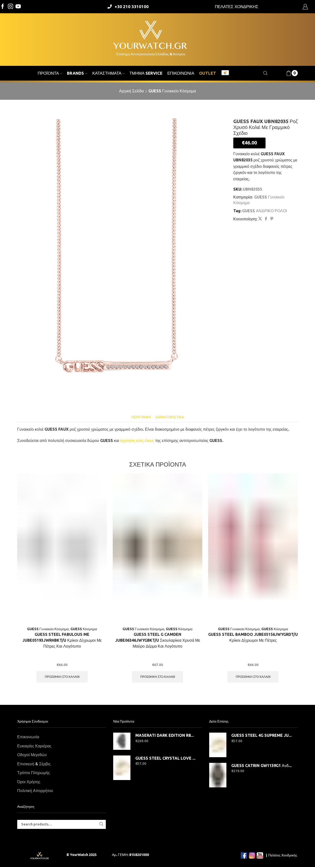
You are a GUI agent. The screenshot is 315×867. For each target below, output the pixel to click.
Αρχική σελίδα (131, 91)
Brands (75, 73)
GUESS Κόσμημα (83, 629)
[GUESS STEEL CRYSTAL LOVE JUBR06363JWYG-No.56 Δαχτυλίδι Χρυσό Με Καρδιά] (121, 767)
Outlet (207, 73)
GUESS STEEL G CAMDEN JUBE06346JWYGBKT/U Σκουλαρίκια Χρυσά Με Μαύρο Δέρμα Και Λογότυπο (157, 640)
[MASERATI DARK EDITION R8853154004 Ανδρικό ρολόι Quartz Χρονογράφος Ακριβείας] (121, 741)
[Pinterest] (271, 219)
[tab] (141, 417)
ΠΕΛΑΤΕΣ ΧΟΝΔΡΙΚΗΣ (236, 6)
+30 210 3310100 (132, 6)
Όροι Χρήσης (28, 782)
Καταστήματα (106, 73)
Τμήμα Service (145, 73)
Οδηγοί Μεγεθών (32, 755)
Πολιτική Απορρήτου (35, 790)
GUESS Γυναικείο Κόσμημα (172, 91)
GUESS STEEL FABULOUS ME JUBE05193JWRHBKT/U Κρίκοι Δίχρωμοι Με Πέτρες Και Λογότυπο (62, 640)
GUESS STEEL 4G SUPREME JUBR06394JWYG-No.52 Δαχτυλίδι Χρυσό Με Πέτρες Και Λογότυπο (261, 735)
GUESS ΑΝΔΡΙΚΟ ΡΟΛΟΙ (264, 211)
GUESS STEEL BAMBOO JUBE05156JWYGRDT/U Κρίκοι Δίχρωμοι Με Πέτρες (253, 637)
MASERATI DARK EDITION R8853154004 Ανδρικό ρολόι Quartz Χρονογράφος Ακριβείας (165, 735)
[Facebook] (2, 7)
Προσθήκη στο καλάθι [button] (62, 676)
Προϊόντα (48, 73)
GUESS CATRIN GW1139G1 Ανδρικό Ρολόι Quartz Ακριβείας (261, 765)
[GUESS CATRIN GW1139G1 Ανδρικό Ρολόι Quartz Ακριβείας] (217, 775)
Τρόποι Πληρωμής (33, 772)
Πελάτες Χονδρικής (282, 855)
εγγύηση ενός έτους (137, 440)
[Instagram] (10, 7)
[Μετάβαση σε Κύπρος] (225, 73)
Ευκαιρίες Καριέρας (34, 746)
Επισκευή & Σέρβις (34, 764)
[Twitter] (18, 7)
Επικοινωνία (180, 73)
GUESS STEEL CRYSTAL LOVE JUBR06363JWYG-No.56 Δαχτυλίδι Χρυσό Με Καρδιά (165, 758)
